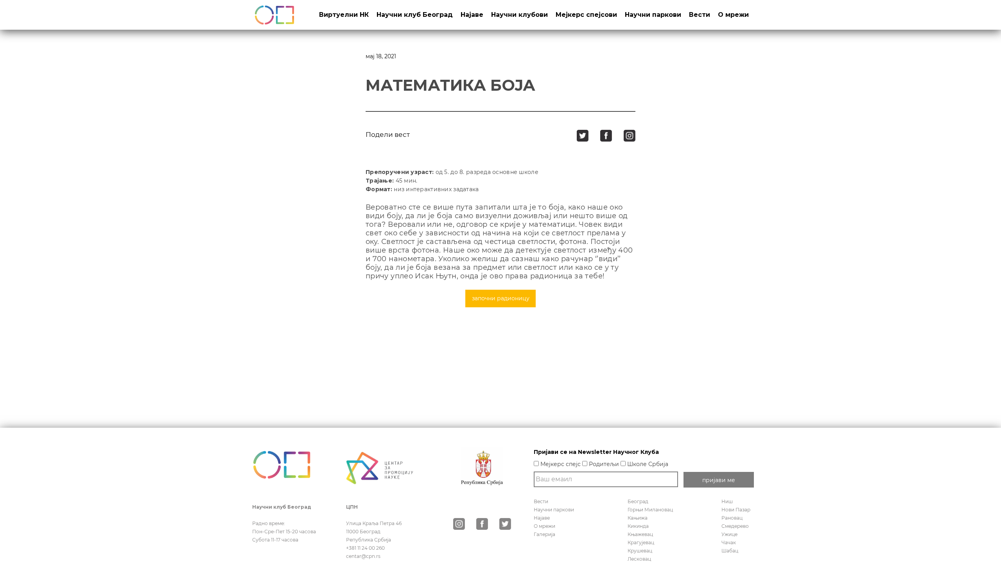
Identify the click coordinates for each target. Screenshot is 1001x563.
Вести (699, 14)
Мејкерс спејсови (586, 14)
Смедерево (735, 526)
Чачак (728, 542)
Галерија (544, 534)
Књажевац (640, 534)
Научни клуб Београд (415, 14)
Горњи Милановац (650, 510)
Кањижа (638, 518)
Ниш (727, 501)
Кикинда (638, 526)
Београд (638, 501)
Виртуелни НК (344, 14)
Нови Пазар (735, 510)
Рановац (732, 518)
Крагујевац (641, 542)
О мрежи (733, 14)
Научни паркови (653, 14)
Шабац (729, 551)
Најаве (472, 14)
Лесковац (639, 559)
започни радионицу (500, 298)
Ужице (729, 534)
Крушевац (640, 551)
